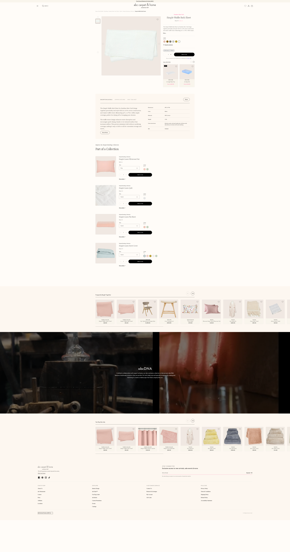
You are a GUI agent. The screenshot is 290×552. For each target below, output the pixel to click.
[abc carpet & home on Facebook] (39, 477)
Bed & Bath (100, 11)
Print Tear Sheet (132, 99)
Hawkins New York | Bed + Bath (115, 11)
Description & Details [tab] (106, 99)
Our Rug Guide (96, 494)
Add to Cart (140, 174)
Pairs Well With (166, 62)
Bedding (106, 11)
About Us (40, 488)
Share (186, 99)
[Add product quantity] (120, 175)
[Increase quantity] (170, 54)
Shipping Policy (205, 494)
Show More (105, 132)
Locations (40, 503)
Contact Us (149, 488)
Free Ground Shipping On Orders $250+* (145, 1)
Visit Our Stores (41, 473)
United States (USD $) (45, 513)
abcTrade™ (95, 491)
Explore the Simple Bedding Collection (107, 145)
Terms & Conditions (206, 491)
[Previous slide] (98, 17)
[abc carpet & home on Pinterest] (42, 477)
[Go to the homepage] (145, 7)
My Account (149, 494)
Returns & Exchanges (152, 491)
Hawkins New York (179, 14)
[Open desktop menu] (37, 6)
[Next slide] (98, 52)
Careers (39, 494)
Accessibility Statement (206, 500)
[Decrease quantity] (165, 54)
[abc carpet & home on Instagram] (46, 477)
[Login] (248, 5)
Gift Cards (149, 497)
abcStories (94, 497)
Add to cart (184, 54)
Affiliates (40, 500)
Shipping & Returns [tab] (120, 99)
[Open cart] (251, 5)
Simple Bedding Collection (128, 11)
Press (39, 497)
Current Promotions (97, 500)
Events (93, 503)
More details (121, 179)
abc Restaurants (41, 491)
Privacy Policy (204, 488)
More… (164, 33)
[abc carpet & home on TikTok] (49, 477)
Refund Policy (204, 497)
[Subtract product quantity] (126, 175)
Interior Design (95, 488)
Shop (96, 11)
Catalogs (94, 506)
